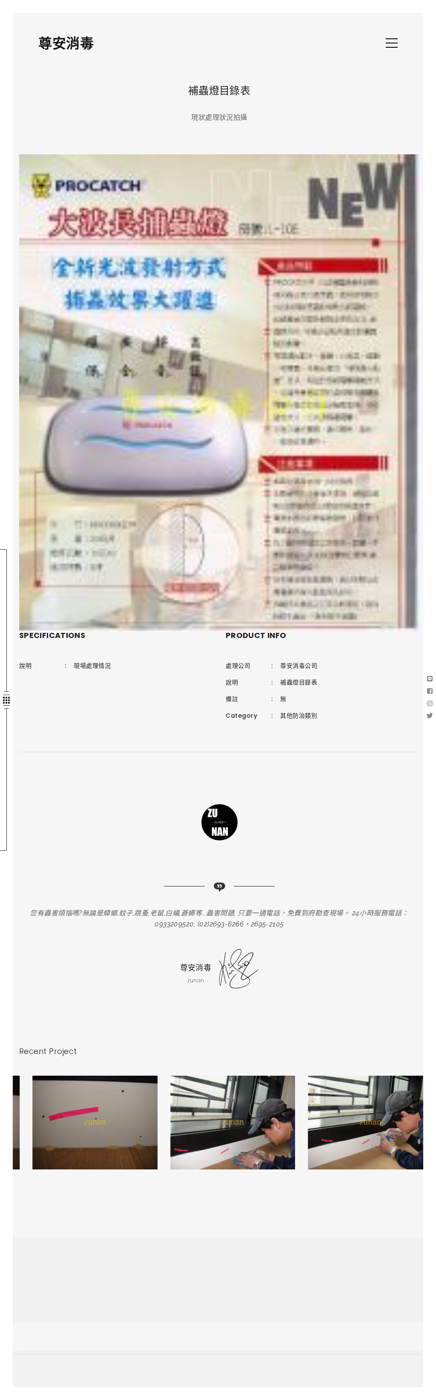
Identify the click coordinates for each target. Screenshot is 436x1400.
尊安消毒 (66, 43)
